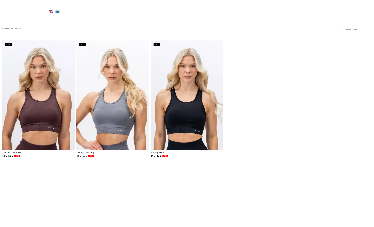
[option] (58, 12)
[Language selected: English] (64, 12)
